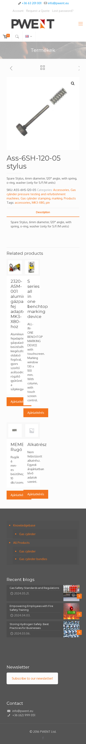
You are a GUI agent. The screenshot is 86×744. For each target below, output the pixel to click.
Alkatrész (37, 444)
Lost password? (62, 11)
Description (43, 212)
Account (18, 11)
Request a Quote (38, 11)
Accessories (61, 190)
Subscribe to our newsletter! (32, 678)
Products (70, 198)
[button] (72, 83)
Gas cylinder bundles (33, 559)
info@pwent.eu (58, 3)
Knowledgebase (24, 525)
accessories (22, 202)
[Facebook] (43, 738)
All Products (21, 543)
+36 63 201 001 (31, 3)
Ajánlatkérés (19, 401)
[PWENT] (43, 23)
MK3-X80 (38, 202)
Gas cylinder (27, 534)
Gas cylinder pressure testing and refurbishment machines (41, 194)
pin (48, 202)
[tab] (43, 212)
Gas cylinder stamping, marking (41, 198)
